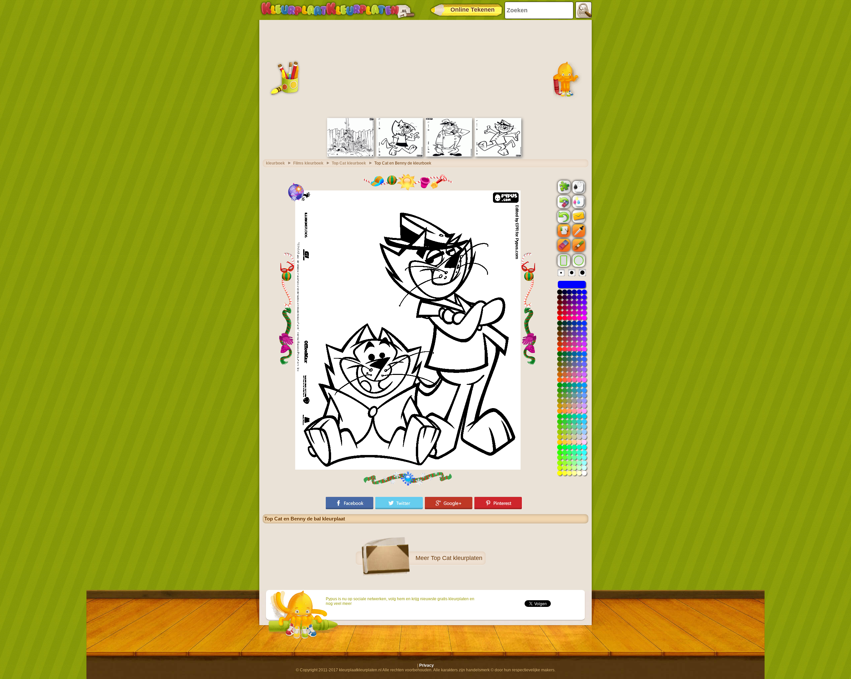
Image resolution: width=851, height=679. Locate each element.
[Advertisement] (425, 68)
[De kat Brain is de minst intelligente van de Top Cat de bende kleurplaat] (399, 155)
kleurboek (275, 163)
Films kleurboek (308, 163)
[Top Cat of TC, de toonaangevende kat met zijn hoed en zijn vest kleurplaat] (498, 155)
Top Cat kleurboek (349, 163)
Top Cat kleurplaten (456, 558)
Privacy (426, 665)
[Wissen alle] (563, 201)
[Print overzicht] (578, 186)
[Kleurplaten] (337, 10)
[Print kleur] (578, 201)
